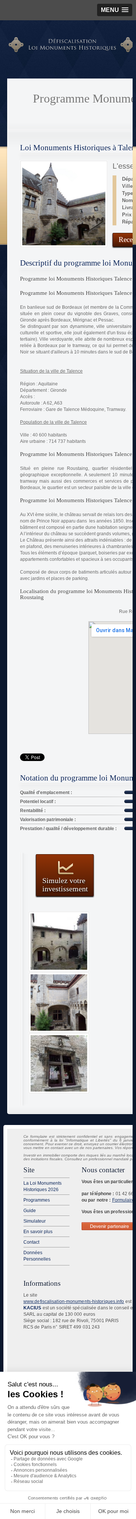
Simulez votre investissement (65, 884)
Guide (29, 1210)
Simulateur (34, 1221)
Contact (31, 1242)
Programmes (36, 1200)
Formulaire (123, 1200)
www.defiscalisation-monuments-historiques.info (73, 1301)
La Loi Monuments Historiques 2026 (42, 1186)
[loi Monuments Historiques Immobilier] (72, 50)
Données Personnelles (37, 1256)
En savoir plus (38, 1231)
